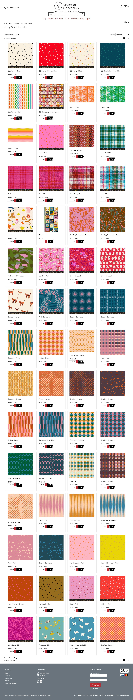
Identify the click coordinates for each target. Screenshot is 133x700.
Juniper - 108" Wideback (17, 276)
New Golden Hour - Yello (109, 563)
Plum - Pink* (43, 520)
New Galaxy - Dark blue (112, 71)
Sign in (88, 19)
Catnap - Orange (14, 317)
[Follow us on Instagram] (38, 681)
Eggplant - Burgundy (77, 399)
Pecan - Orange (44, 399)
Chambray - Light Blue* (109, 520)
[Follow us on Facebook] (41, 681)
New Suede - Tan (44, 604)
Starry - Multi (77, 71)
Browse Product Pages (11, 658)
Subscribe (95, 685)
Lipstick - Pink (44, 276)
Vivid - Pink (43, 153)
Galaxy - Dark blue (76, 317)
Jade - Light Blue (106, 153)
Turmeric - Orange (14, 399)
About (67, 19)
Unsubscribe (94, 688)
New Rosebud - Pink (77, 563)
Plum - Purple (105, 358)
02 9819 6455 (13, 7)
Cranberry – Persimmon (50, 112)
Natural (10, 235)
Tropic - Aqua (105, 107)
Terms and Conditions (122, 695)
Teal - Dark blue (44, 317)
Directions (59, 19)
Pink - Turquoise (75, 194)
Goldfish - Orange (107, 645)
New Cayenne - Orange (16, 604)
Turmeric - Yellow (14, 358)
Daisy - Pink (74, 604)
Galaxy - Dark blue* (108, 317)
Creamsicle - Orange (77, 355)
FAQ (75, 695)
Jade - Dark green (14, 478)
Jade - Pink (104, 194)
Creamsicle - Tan (14, 522)
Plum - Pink (12, 563)
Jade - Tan (73, 481)
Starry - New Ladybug (49, 71)
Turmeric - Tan (75, 520)
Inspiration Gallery (77, 19)
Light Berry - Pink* (14, 645)
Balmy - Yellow (13, 148)
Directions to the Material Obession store (91, 695)
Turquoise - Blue (44, 645)
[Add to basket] (19, 77)
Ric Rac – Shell (16, 112)
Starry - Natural (16, 71)
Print (127, 22)
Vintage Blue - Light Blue (78, 645)
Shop (44, 19)
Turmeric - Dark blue (77, 440)
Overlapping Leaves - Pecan (79, 235)
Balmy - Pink (74, 107)
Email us (42, 675)
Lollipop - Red (106, 604)
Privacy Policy (109, 695)
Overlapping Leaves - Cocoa (111, 235)
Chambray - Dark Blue (46, 440)
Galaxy (41, 235)
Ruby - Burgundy (76, 276)
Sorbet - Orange (44, 358)
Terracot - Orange (76, 150)
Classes (50, 19)
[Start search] (82, 14)
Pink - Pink (12, 194)
